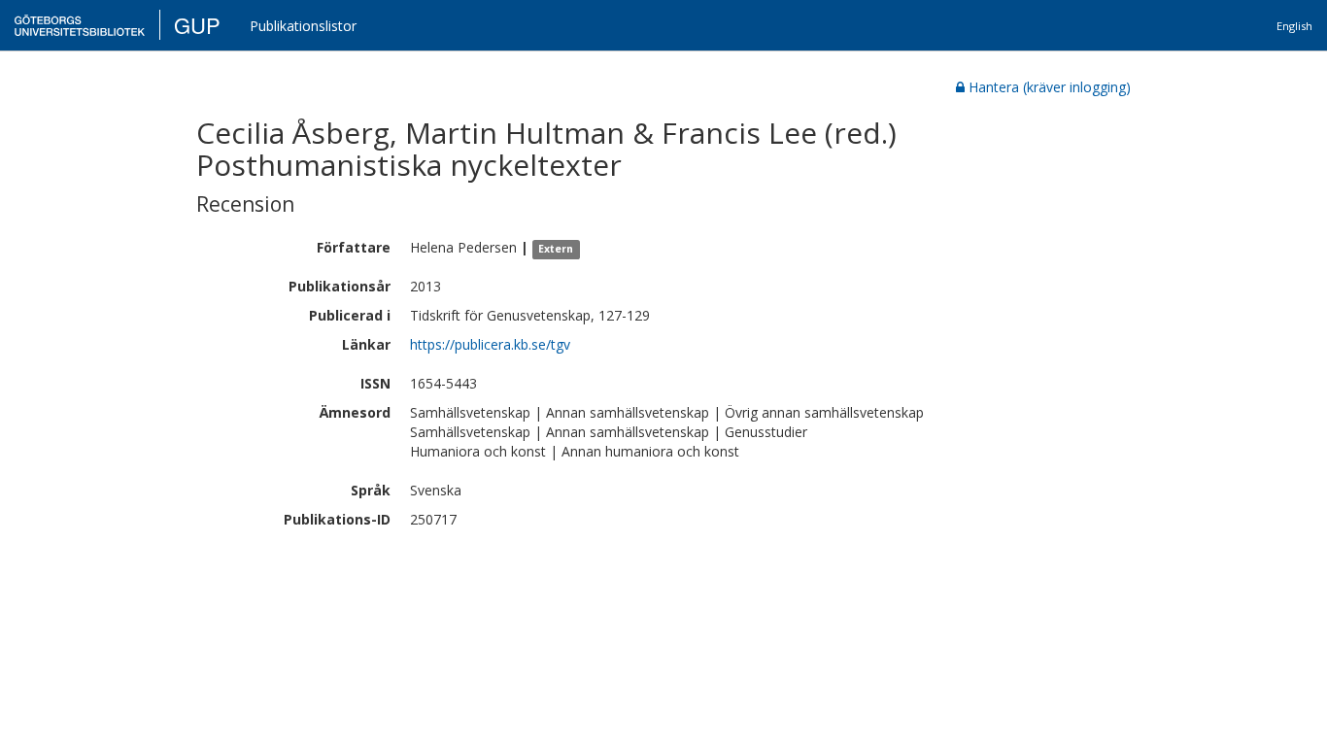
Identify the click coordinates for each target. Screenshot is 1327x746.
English (1294, 25)
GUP (197, 25)
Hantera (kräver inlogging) (1050, 87)
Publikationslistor (303, 26)
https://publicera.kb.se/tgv (490, 344)
